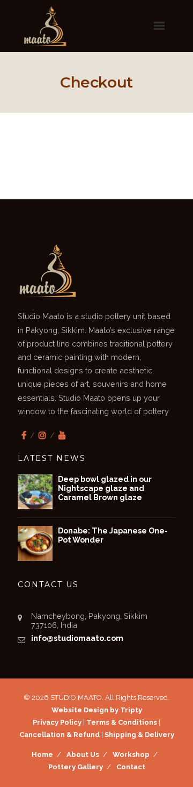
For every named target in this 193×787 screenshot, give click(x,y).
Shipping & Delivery (139, 735)
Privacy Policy (57, 722)
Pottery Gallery (75, 767)
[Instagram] (42, 435)
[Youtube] (62, 435)
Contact (130, 767)
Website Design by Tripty (96, 710)
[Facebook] (24, 435)
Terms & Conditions (121, 722)
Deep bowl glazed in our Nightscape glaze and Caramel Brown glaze (105, 488)
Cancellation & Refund (59, 735)
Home (42, 754)
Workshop (131, 754)
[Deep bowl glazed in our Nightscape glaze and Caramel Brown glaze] (35, 491)
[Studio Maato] (52, 26)
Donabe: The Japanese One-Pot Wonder (113, 535)
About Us (82, 754)
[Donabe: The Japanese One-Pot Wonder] (35, 543)
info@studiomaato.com (77, 637)
